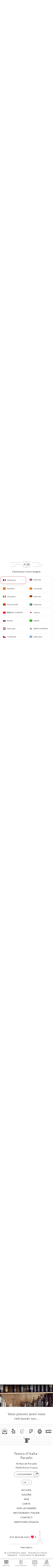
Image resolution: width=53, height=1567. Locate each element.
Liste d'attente (21, 1565)
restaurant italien (26, 1512)
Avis (26, 1499)
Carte (26, 1503)
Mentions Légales (26, 1522)
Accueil (26, 1490)
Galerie (26, 1494)
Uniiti (28, 1547)
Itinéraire (46, 1565)
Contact (26, 1517)
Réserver (6, 1565)
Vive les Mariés (26, 1508)
